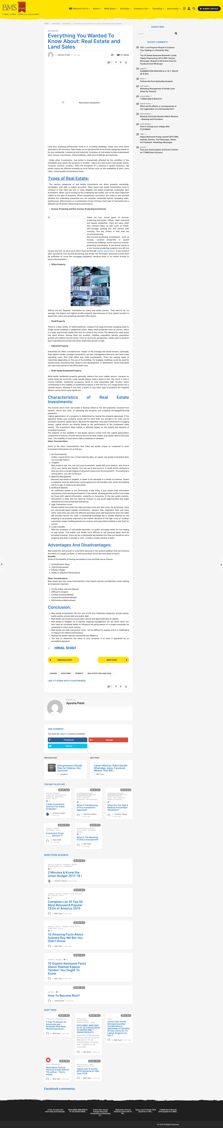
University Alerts (83, 1022)
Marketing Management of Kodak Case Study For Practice (157, 90)
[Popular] (48, 1060)
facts (72, 926)
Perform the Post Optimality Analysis (156, 81)
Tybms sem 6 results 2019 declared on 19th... (145, 1111)
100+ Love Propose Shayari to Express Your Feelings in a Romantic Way (157, 48)
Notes (79, 798)
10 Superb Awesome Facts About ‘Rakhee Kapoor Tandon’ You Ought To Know (67, 968)
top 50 (61, 895)
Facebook (69, 740)
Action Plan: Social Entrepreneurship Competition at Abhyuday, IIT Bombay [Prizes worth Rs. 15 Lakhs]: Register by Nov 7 (118, 1028)
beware (56, 828)
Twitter (68, 746)
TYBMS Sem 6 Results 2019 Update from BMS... (168, 1111)
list (49, 895)
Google (109, 740)
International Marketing (86, 828)
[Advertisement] (67, 83)
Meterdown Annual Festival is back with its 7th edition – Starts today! (57, 1071)
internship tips (60, 1019)
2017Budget (67, 864)
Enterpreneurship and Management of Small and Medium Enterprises (86, 795)
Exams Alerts (82, 1019)
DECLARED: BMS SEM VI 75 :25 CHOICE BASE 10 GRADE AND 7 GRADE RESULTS (88, 1028)
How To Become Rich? (64, 995)
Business (53, 31)
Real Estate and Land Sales (99, 673)
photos (77, 926)
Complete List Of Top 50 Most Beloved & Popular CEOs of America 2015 (65, 905)
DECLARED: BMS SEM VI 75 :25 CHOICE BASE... (77, 1111)
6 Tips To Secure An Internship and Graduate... (55, 1111)
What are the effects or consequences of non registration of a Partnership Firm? (158, 107)
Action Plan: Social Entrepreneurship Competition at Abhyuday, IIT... (100, 1112)
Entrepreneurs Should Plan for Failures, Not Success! (69, 768)
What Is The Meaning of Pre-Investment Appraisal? (87, 807)
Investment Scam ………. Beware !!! (55, 834)
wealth (54, 798)
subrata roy (52, 928)
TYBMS (91, 1064)
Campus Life (141, 8)
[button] (184, 8)
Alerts (96, 8)
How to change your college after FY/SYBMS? (155, 127)
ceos (72, 894)
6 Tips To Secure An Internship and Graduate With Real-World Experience (56, 1025)
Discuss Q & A (80, 8)
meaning (80, 832)
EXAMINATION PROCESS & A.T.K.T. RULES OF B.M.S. (159, 72)
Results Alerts (82, 1020)
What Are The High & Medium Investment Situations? (117, 807)
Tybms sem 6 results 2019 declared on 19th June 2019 (88, 1071)
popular (55, 895)
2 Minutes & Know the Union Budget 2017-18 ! (65, 874)
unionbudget (68, 866)
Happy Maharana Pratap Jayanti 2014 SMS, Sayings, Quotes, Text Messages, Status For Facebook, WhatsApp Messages (159, 139)
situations (118, 799)
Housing (53, 673)
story (93, 1022)
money (48, 798)
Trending (157, 8)
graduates (50, 796)
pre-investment (92, 799)
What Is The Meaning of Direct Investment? (87, 838)
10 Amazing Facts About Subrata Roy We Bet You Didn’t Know (65, 938)
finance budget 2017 (55, 866)
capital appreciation (106, 251)
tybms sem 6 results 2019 (86, 1066)
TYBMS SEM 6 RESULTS (151, 99)
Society (58, 926)
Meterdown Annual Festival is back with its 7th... (123, 1111)
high (114, 798)
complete (78, 894)
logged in (63, 734)
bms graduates (60, 795)
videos (60, 928)
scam (57, 830)
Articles (124, 8)
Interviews (173, 8)
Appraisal (85, 798)
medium (110, 799)
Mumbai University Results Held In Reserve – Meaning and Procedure (159, 117)
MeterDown (56, 1064)
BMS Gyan (109, 8)
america (66, 894)
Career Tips (50, 795)
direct (84, 830)
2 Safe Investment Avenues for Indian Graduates (55, 806)
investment (66, 673)
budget (74, 864)
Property (79, 673)
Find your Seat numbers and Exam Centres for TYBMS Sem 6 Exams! (159, 151)
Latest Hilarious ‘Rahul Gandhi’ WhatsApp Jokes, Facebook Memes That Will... (111, 768)
